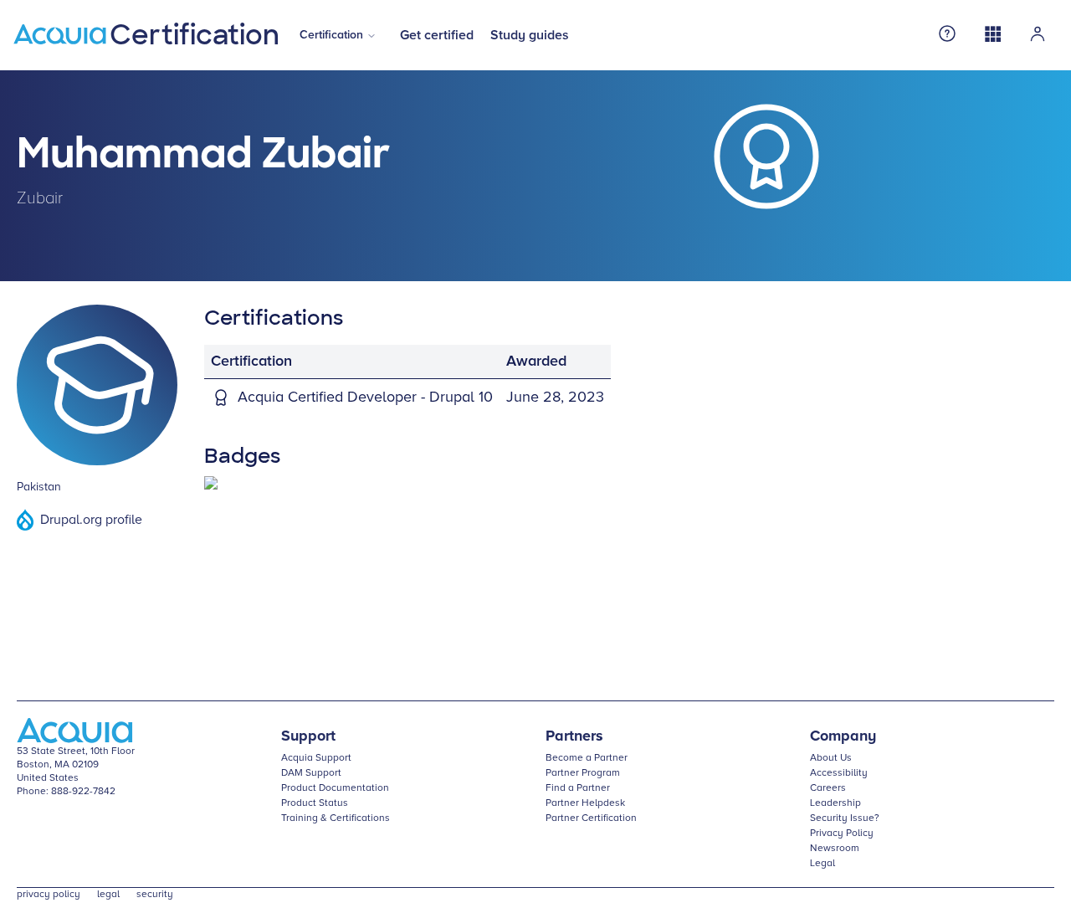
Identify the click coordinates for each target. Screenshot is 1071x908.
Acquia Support (316, 758)
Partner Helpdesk (585, 803)
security (154, 895)
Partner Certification (591, 818)
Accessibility (839, 773)
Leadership (835, 803)
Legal (822, 864)
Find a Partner (578, 788)
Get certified (437, 35)
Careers (828, 788)
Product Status (314, 803)
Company (843, 736)
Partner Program (583, 773)
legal (108, 895)
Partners (574, 736)
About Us (831, 758)
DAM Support (311, 773)
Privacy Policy (842, 833)
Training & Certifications (335, 818)
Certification (331, 35)
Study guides (529, 35)
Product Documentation (335, 788)
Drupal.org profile (91, 519)
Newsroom (834, 849)
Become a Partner (587, 758)
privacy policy (48, 895)
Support (308, 736)
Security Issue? (844, 818)
